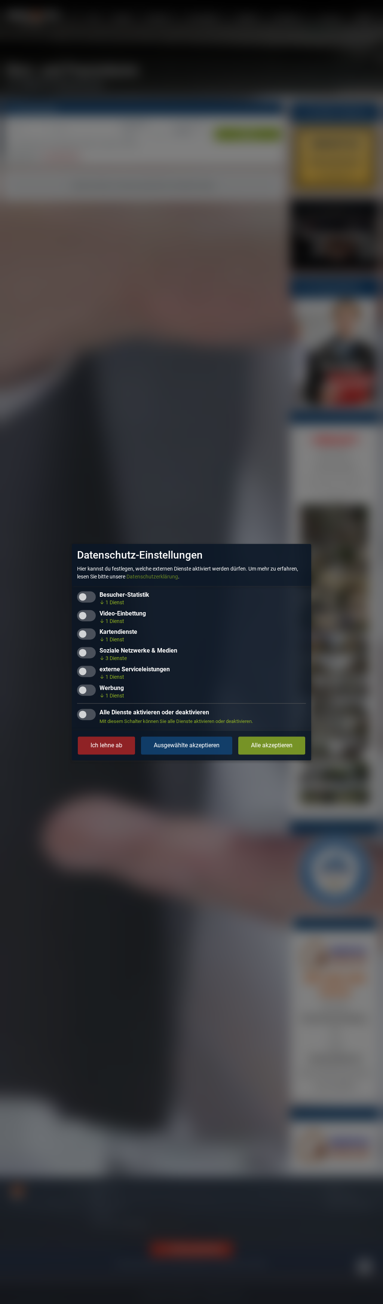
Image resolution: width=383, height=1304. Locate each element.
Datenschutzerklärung (152, 577)
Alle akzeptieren (271, 745)
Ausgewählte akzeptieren (187, 745)
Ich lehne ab (106, 745)
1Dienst (111, 602)
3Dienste (113, 659)
